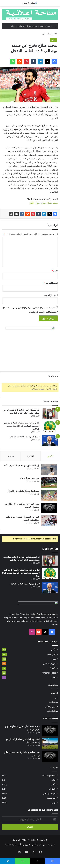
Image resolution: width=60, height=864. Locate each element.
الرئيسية (51, 34)
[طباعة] (11, 214)
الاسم (55, 270)
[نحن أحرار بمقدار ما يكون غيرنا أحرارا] (49, 495)
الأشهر (50, 456)
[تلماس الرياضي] (30, 3)
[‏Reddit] (27, 214)
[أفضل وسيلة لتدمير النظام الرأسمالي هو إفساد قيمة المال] (50, 743)
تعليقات (10, 456)
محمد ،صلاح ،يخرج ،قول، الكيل (43, 202)
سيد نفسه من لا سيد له (29, 478)
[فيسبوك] (55, 214)
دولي (44, 34)
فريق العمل (53, 702)
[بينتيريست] (33, 214)
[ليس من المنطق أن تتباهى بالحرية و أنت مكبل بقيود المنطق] (49, 520)
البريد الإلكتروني (51, 283)
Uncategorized (49, 673)
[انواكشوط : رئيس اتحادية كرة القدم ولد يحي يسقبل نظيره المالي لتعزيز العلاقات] (50, 413)
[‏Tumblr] (38, 214)
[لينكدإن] (44, 214)
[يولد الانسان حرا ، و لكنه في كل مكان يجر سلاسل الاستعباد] (49, 508)
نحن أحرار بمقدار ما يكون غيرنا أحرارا (23, 491)
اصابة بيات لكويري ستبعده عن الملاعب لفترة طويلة (32, 26)
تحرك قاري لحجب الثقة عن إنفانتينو (24, 436)
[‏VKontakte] (22, 214)
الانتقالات (52, 668)
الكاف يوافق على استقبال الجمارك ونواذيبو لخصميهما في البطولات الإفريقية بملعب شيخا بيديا (21, 425)
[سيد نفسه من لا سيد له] (49, 482)
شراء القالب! (52, 711)
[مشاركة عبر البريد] (16, 214)
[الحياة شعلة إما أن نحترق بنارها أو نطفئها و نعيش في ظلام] (50, 730)
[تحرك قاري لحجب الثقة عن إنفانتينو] (50, 440)
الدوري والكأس (49, 663)
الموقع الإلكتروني (51, 295)
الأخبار (53, 650)
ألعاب (53, 677)
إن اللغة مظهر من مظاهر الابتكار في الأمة (21, 465)
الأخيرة (30, 456)
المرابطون (51, 654)
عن (56, 697)
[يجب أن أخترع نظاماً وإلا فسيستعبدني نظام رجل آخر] (50, 756)
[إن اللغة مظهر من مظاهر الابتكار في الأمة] (49, 469)
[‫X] (49, 214)
